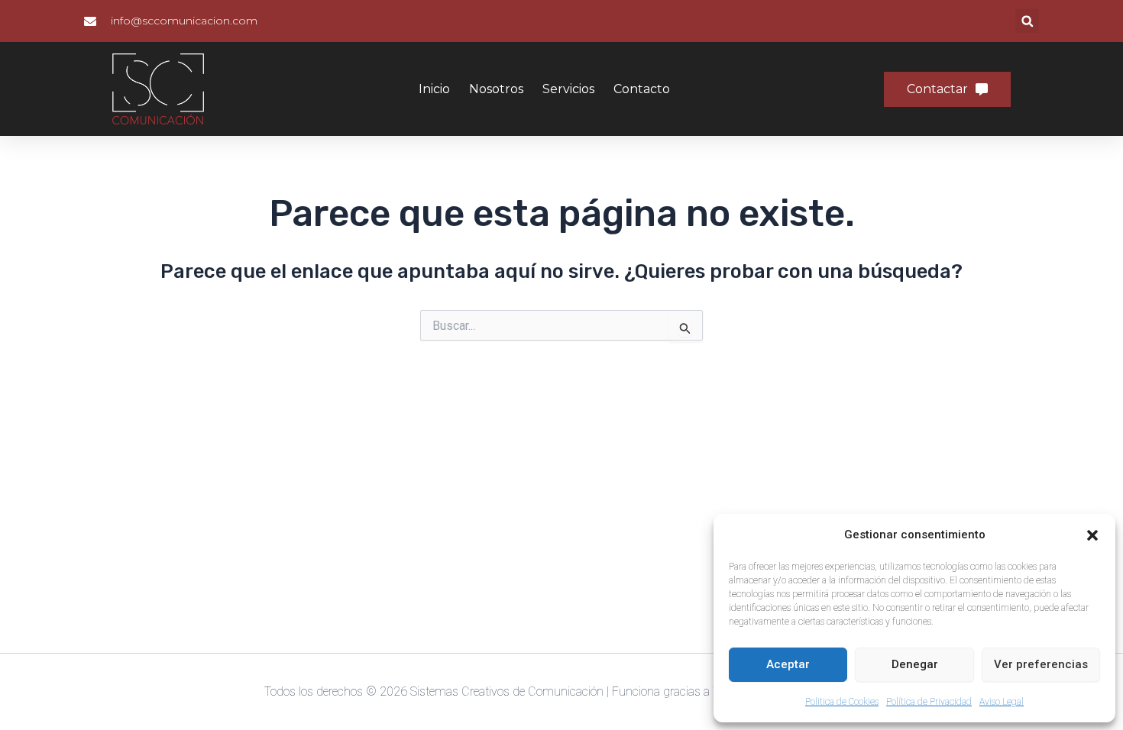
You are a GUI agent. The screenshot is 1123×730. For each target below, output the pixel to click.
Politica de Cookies (842, 701)
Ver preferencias (1041, 664)
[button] (1092, 535)
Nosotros (496, 89)
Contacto (641, 89)
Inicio (434, 89)
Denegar (915, 664)
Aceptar (788, 664)
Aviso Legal (1001, 701)
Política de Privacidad (929, 701)
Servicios (568, 89)
